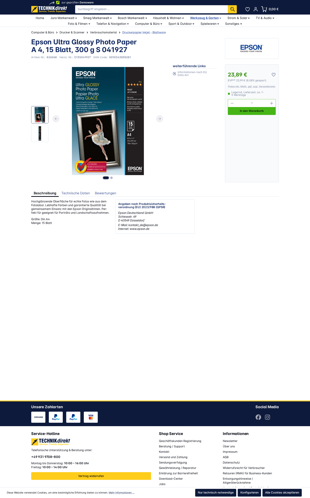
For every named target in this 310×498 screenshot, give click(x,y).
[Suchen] (232, 9)
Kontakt (164, 451)
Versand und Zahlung (173, 457)
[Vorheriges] (56, 119)
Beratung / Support (172, 446)
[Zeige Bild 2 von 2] (111, 178)
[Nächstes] (160, 119)
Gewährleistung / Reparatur (177, 468)
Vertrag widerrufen (91, 476)
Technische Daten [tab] (75, 193)
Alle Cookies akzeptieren (282, 492)
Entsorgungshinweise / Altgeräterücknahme (238, 481)
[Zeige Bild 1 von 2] (106, 178)
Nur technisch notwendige (216, 492)
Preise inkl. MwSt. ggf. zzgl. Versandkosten (251, 86)
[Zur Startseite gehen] (49, 9)
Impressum (230, 451)
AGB (226, 457)
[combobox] (151, 9)
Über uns (229, 446)
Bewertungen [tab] (105, 193)
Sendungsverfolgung (173, 462)
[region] (98, 123)
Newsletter (230, 441)
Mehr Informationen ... (122, 492)
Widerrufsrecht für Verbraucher (244, 468)
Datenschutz (231, 462)
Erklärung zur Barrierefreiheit (178, 473)
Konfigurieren (249, 492)
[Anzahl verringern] (232, 103)
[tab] (45, 193)
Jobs (162, 484)
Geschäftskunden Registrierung (180, 441)
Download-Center (171, 478)
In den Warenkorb (252, 111)
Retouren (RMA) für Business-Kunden (247, 473)
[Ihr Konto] (255, 9)
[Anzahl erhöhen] (272, 103)
